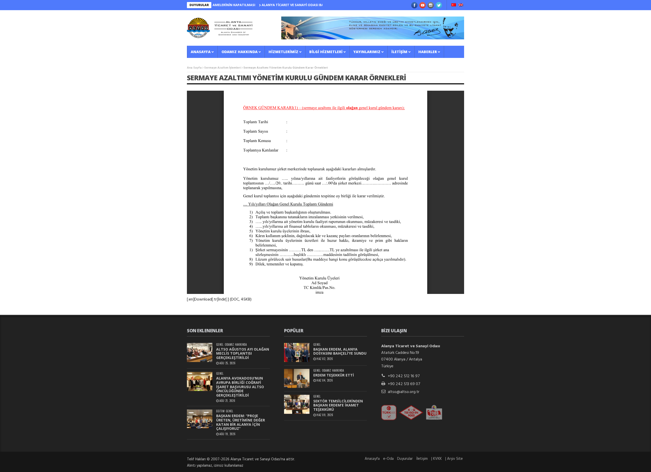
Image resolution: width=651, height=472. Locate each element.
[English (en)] (460, 5)
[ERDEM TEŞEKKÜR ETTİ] (296, 378)
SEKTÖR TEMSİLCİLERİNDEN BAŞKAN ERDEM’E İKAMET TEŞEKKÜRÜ (338, 405)
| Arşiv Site (454, 459)
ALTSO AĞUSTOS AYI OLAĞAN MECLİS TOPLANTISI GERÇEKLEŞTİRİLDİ (242, 353)
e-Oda (388, 459)
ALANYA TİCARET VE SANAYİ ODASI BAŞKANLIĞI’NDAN (291, 5)
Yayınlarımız (366, 51)
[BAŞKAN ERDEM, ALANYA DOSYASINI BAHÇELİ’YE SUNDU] (296, 352)
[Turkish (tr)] (453, 5)
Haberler (427, 51)
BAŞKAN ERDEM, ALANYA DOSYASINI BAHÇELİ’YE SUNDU (339, 351)
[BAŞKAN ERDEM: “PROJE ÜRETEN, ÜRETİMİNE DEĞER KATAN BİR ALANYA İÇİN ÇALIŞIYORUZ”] (199, 419)
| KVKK (436, 459)
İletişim (399, 51)
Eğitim (220, 411)
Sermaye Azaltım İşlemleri (222, 67)
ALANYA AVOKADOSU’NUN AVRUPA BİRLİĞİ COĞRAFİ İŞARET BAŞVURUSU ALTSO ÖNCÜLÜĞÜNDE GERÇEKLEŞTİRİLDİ (240, 387)
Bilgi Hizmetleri (326, 51)
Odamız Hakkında (239, 51)
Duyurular (405, 459)
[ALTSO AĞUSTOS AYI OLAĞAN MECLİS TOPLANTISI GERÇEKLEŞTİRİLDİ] (199, 352)
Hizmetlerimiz (283, 51)
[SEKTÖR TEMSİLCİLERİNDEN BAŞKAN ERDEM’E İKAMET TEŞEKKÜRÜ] (296, 404)
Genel (220, 344)
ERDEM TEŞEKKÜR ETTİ (333, 375)
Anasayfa (201, 51)
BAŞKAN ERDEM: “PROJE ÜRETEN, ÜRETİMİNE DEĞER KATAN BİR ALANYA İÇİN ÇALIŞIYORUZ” (240, 422)
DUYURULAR (199, 5)
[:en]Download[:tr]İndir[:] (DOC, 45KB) (219, 299)
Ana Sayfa (194, 67)
